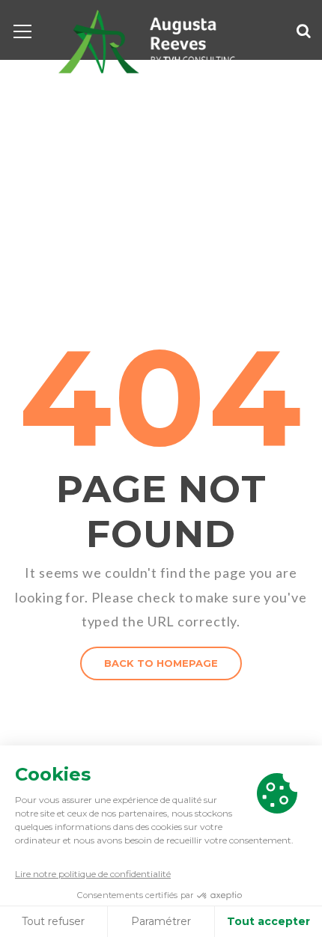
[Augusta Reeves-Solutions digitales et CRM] (146, 39)
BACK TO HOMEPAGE (161, 663)
